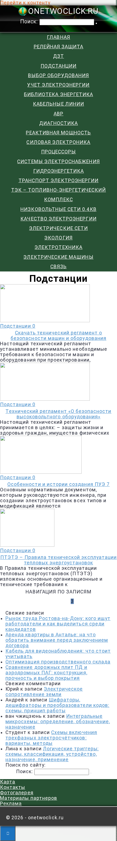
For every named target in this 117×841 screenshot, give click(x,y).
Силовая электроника (58, 142)
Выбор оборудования (58, 75)
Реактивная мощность (58, 132)
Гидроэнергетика (58, 171)
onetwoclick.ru (63, 11)
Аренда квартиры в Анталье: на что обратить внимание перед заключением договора (56, 640)
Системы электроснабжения (58, 161)
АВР (58, 113)
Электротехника (58, 247)
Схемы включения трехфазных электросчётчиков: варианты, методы (51, 738)
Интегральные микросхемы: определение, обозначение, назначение (57, 721)
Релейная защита (59, 46)
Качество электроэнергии (58, 219)
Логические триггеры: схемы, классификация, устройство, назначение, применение (52, 754)
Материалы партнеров (28, 798)
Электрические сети (58, 228)
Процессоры (58, 151)
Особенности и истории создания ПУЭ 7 (58, 484)
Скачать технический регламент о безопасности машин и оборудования (58, 335)
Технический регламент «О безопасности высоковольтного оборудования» (58, 414)
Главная (58, 37)
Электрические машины (58, 257)
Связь (58, 266)
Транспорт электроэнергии (58, 180)
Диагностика (58, 123)
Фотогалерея (16, 792)
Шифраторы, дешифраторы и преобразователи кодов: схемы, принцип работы (57, 705)
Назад (52, 601)
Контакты (12, 787)
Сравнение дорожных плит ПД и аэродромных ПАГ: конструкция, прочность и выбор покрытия (46, 673)
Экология (58, 238)
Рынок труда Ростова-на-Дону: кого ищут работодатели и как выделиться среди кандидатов (57, 624)
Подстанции (59, 66)
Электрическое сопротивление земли (44, 691)
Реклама (11, 803)
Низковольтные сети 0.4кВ (58, 209)
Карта (7, 782)
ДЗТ (58, 56)
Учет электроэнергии (58, 85)
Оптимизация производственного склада (57, 662)
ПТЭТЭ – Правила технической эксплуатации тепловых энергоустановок (58, 560)
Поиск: (29, 21)
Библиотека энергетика (58, 94)
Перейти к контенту (25, 2)
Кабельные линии (58, 104)
